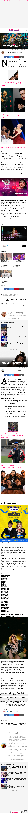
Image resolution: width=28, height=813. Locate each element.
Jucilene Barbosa (11, 52)
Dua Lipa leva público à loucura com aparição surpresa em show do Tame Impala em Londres (5, 280)
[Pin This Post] (16, 57)
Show (14, 295)
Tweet (23, 711)
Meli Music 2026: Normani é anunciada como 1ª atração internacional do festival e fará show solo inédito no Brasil (12, 83)
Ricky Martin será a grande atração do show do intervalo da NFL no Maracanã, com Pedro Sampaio (12, 115)
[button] (24, 811)
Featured (16, 294)
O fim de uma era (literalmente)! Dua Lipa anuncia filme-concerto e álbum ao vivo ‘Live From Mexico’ (19, 263)
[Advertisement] (14, 14)
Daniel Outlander (11, 370)
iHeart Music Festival (6, 295)
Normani (3, 384)
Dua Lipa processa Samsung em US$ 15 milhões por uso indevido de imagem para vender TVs (5, 263)
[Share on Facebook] (6, 289)
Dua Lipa (11, 294)
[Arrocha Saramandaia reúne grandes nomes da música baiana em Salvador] (13, 482)
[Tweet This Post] (11, 57)
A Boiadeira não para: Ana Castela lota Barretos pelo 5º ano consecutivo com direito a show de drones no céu (12, 435)
